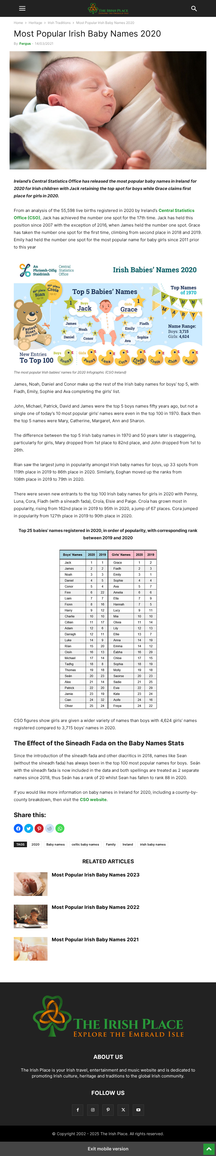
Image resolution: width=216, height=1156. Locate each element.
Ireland (128, 844)
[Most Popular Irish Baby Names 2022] (31, 917)
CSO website (93, 799)
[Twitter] (123, 1110)
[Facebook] (77, 1110)
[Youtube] (138, 1110)
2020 (35, 844)
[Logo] (108, 1040)
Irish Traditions (59, 23)
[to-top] (209, 1147)
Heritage (35, 23)
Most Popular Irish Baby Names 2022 (96, 907)
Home (18, 23)
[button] (22, 8)
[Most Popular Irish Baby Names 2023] (31, 884)
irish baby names (153, 844)
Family (111, 844)
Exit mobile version (108, 1148)
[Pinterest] (108, 1110)
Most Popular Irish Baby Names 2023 (96, 875)
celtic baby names (85, 844)
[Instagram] (92, 1110)
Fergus (25, 43)
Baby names (55, 844)
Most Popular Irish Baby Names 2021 (95, 939)
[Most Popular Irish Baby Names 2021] (31, 949)
